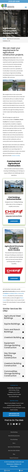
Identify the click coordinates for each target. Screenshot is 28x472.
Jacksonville (21, 293)
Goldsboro (6, 293)
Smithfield (11, 293)
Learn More (14, 221)
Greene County (15, 405)
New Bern (5, 295)
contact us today (16, 155)
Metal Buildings (14, 432)
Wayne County (8, 403)
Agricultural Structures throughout (14, 248)
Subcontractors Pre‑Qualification (14, 414)
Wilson (16, 293)
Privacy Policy (14, 466)
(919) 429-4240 (14, 1)
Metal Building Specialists (14, 435)
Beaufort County (11, 407)
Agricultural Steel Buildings (14, 446)
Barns (14, 443)
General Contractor (14, 457)
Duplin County (21, 407)
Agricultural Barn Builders (14, 450)
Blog (14, 454)
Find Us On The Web (14, 420)
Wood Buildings (14, 439)
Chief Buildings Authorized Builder (14, 198)
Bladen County (16, 403)
